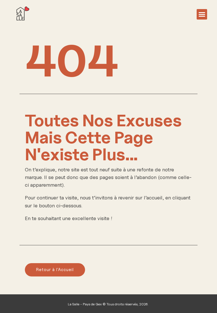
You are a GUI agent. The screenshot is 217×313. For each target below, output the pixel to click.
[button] (202, 14)
